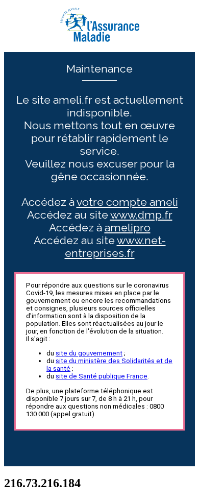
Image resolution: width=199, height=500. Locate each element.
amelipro (128, 227)
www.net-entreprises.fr (115, 246)
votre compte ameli (127, 202)
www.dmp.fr (141, 214)
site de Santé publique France (101, 376)
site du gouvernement (89, 353)
